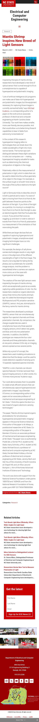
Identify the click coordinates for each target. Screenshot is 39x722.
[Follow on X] (12, 681)
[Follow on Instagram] (6, 681)
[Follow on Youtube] (16, 681)
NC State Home (9, 2)
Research (7, 31)
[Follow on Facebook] (22, 681)
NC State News (24, 493)
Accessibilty (17, 717)
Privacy (25, 717)
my (30, 717)
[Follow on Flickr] (32, 681)
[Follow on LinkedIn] (26, 681)
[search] (36, 2)
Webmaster (9, 717)
